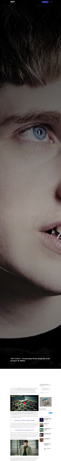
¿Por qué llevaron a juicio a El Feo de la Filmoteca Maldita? (47, 433)
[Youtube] (15, 3)
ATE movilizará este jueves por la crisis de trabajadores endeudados (48, 429)
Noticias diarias (46, 420)
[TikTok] (12, 3)
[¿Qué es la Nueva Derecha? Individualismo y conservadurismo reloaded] (42, 445)
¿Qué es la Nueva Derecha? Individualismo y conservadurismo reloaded (47, 444)
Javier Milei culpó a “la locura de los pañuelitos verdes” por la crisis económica (48, 419)
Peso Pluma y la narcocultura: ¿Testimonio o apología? (24, 420)
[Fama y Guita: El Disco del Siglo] (42, 450)
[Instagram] (11, 3)
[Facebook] (9, 3)
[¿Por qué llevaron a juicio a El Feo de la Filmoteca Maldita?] (42, 435)
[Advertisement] (30, 374)
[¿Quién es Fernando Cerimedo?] (42, 425)
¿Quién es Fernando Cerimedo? (46, 423)
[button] (49, 2)
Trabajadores (45, 430)
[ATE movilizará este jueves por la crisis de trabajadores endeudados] (42, 430)
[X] (13, 3)
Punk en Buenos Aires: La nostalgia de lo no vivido (24, 430)
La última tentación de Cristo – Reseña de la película (47, 438)
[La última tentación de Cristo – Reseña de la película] (42, 440)
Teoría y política (46, 445)
